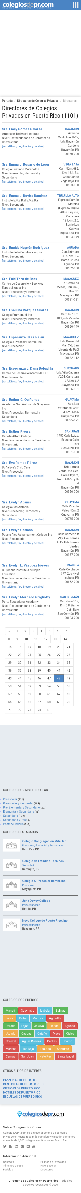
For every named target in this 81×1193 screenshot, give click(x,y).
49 (68, 678)
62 (58, 694)
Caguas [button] (26, 1033)
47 (49, 678)
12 (45, 639)
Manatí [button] (10, 1010)
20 (58, 647)
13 (55, 639)
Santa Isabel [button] (66, 1056)
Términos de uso (13, 1165)
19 (49, 647)
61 (49, 694)
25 (39, 654)
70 (68, 702)
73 (29, 709)
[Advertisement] (40, 53)
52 (29, 686)
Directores (46, 1169)
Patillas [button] (52, 1041)
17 (29, 647)
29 (10, 662)
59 (29, 694)
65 (19, 702)
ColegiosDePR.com (14, 1132)
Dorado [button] (10, 1026)
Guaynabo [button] (27, 1010)
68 (49, 702)
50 (10, 686)
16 (19, 647)
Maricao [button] (11, 1048)
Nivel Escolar (48, 1165)
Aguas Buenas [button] (31, 1041)
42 (68, 670)
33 (49, 662)
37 (19, 670)
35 (68, 662)
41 (58, 670)
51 (19, 686)
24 (29, 654)
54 (49, 686)
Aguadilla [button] (55, 1018)
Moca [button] (56, 1033)
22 (10, 654)
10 (26, 639)
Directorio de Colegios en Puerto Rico (33, 1180)
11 (36, 639)
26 (49, 654)
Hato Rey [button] (46, 1056)
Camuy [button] (10, 1056)
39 (39, 670)
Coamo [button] (67, 1041)
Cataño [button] (42, 1033)
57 (10, 694)
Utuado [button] (10, 1033)
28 (68, 654)
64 (10, 702)
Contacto (8, 1161)
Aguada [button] (70, 1026)
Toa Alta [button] (45, 1048)
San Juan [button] (27, 1056)
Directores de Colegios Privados (38, 100)
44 (19, 678)
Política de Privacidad (53, 1161)
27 (58, 654)
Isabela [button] (45, 1010)
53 (39, 686)
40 (49, 670)
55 (58, 686)
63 (68, 694)
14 (65, 639)
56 (68, 686)
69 (58, 702)
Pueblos (8, 1169)
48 (58, 678)
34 (58, 662)
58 (19, 694)
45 (29, 678)
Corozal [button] (11, 1041)
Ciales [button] (70, 1033)
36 (10, 670)
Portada (7, 100)
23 (19, 654)
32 (39, 662)
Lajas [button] (24, 1026)
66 (29, 702)
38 (29, 670)
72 (19, 709)
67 (39, 702)
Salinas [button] (60, 1010)
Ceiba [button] (23, 1018)
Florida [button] (54, 1026)
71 (10, 709)
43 (10, 678)
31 (29, 662)
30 (19, 662)
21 (68, 647)
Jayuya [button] (39, 1026)
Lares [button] (9, 1018)
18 (39, 647)
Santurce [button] (63, 1048)
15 (10, 647)
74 (39, 709)
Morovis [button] (38, 1018)
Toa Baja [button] (28, 1048)
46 (39, 678)
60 (39, 694)
